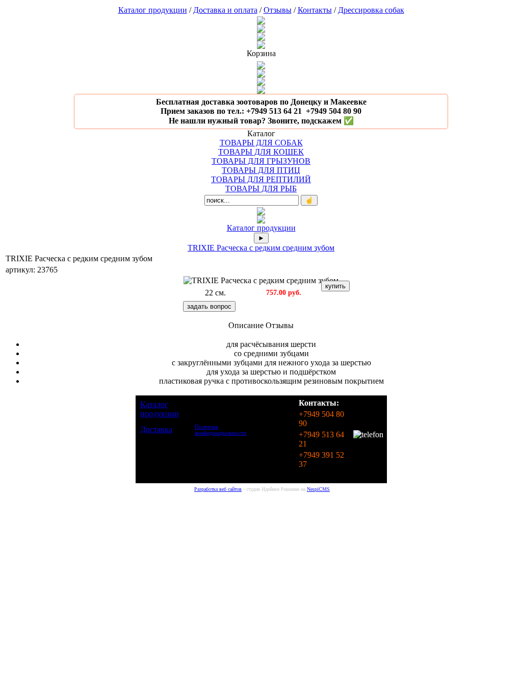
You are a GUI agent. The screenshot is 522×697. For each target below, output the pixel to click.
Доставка (156, 429)
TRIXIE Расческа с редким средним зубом (261, 247)
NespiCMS (318, 489)
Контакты (315, 10)
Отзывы (278, 10)
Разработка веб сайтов (218, 489)
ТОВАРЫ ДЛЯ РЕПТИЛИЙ (261, 179)
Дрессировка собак (371, 10)
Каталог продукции (152, 10)
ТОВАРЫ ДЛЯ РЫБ (261, 188)
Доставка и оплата (225, 10)
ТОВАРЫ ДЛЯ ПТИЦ (261, 170)
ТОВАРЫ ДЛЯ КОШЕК (261, 151)
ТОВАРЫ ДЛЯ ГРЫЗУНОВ (261, 161)
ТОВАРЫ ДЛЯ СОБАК (261, 142)
